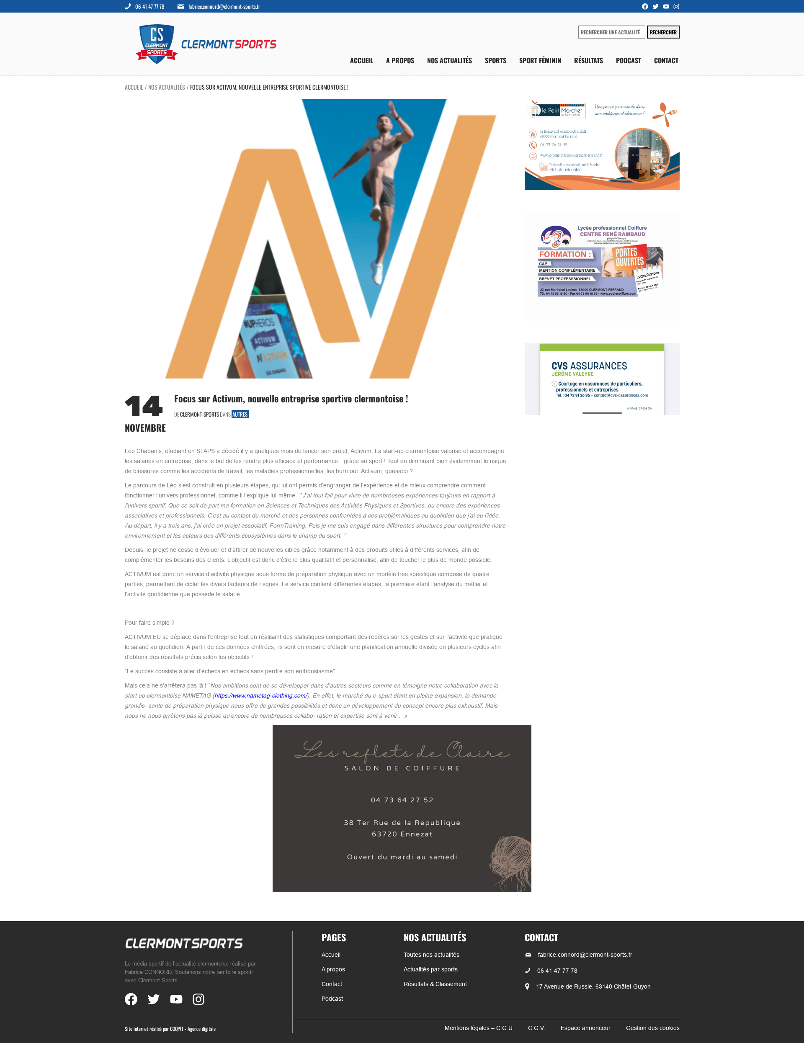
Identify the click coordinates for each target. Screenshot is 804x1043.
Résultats (588, 60)
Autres (239, 414)
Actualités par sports (431, 969)
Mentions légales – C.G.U (479, 1028)
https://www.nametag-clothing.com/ (260, 695)
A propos (400, 60)
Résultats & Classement (435, 984)
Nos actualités (449, 60)
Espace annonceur (586, 1028)
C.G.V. (536, 1028)
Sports (495, 60)
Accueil (361, 60)
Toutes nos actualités (431, 954)
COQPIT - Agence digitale (193, 1028)
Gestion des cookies (653, 1028)
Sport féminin (540, 60)
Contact (666, 60)
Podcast (628, 60)
